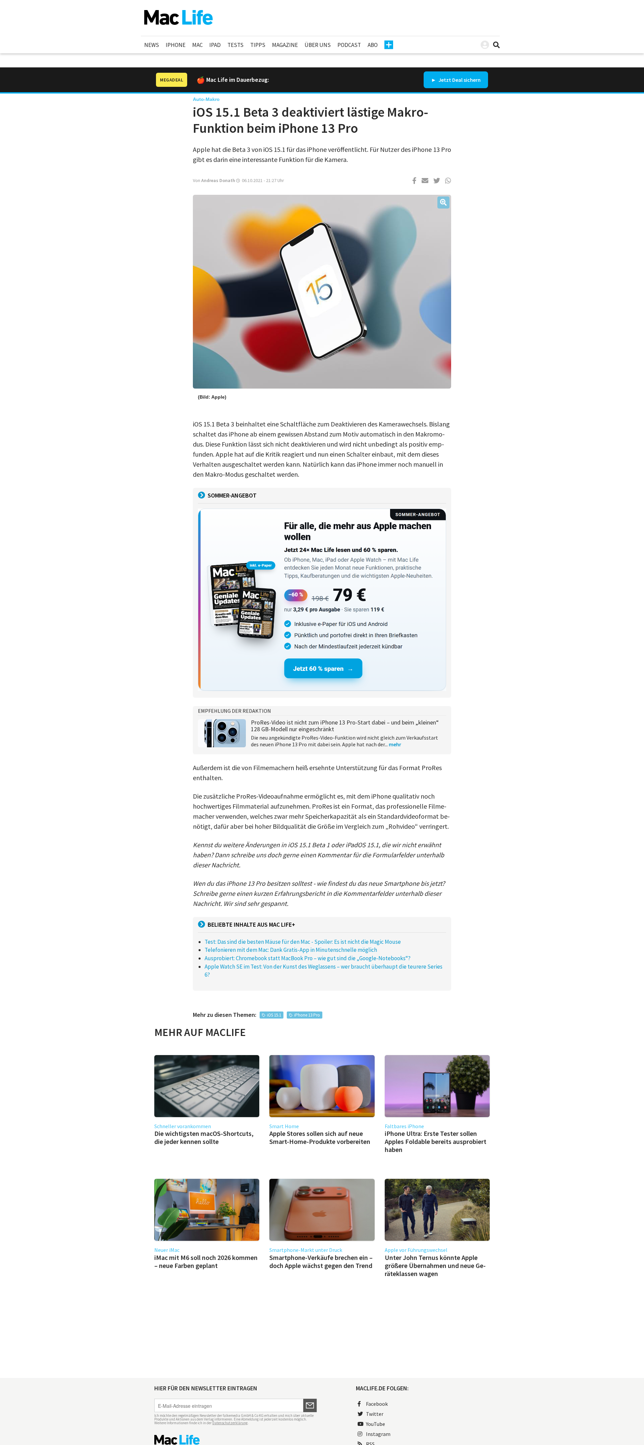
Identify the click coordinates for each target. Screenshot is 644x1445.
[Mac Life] (235, 1440)
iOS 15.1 (274, 1015)
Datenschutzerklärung (230, 1423)
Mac (197, 45)
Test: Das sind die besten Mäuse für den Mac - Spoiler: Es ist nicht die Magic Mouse (303, 941)
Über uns (318, 45)
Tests (235, 45)
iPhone (175, 45)
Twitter (374, 1413)
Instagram (378, 1434)
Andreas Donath (218, 180)
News (151, 45)
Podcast (349, 45)
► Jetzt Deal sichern (456, 79)
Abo (373, 45)
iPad (215, 45)
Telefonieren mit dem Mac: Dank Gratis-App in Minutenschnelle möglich (291, 949)
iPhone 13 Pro (307, 1015)
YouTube (375, 1424)
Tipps (257, 45)
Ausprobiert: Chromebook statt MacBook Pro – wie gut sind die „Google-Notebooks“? (308, 958)
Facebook (377, 1403)
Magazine (285, 45)
